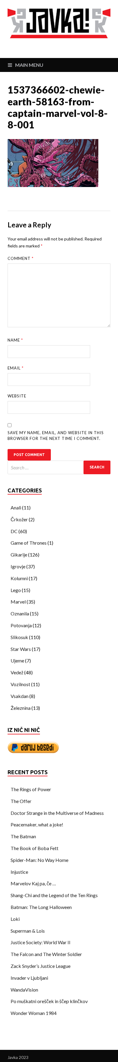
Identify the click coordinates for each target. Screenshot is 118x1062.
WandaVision (24, 989)
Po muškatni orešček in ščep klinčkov (49, 1001)
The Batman (23, 836)
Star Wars (21, 649)
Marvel (18, 601)
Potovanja (21, 625)
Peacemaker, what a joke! (37, 824)
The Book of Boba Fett (34, 848)
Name (15, 340)
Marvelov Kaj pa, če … (33, 883)
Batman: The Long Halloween (41, 907)
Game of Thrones (29, 543)
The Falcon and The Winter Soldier (46, 954)
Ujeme (17, 660)
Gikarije (19, 554)
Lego (16, 590)
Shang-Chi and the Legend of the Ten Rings (54, 895)
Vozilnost (20, 684)
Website (17, 395)
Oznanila (20, 613)
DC (14, 531)
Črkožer (19, 519)
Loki (15, 919)
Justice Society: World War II (40, 942)
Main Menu (29, 65)
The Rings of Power (31, 789)
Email (16, 368)
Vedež (17, 672)
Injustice (19, 872)
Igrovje (18, 566)
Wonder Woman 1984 (34, 1013)
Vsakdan (19, 696)
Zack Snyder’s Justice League (40, 966)
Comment (21, 258)
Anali (16, 507)
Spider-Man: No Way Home (39, 860)
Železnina (21, 708)
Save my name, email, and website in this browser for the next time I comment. (56, 435)
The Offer (21, 801)
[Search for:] (59, 467)
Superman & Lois (28, 931)
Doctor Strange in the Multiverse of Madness (57, 813)
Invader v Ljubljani (29, 978)
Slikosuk (19, 637)
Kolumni (19, 578)
